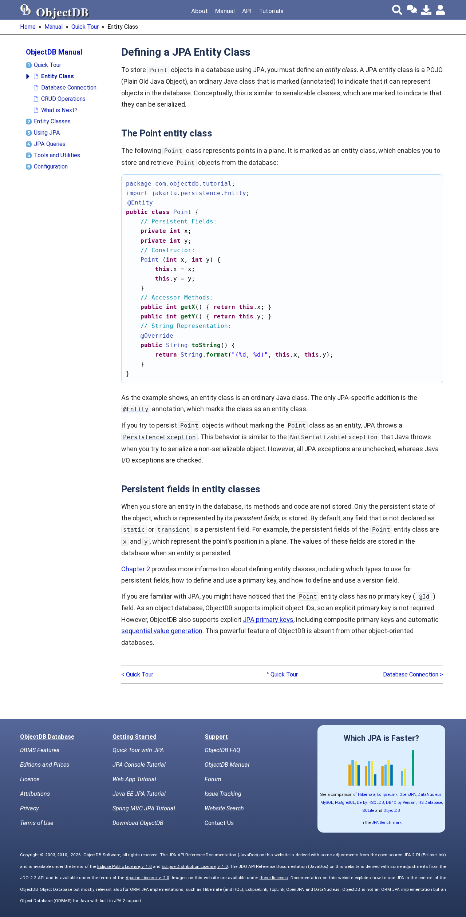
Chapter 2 (135, 569)
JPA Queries (50, 143)
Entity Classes (52, 121)
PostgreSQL (345, 802)
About (199, 11)
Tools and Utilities (57, 155)
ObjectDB (391, 810)
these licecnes (274, 877)
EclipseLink (387, 794)
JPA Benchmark (387, 822)
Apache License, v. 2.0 (147, 877)
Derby (362, 802)
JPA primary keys (268, 619)
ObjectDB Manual (54, 52)
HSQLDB (376, 802)
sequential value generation (161, 631)
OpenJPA (407, 794)
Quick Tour (85, 26)
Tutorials (271, 11)
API (247, 11)
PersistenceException (159, 437)
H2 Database (430, 802)
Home (28, 26)
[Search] (397, 10)
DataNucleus (430, 794)
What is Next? (59, 110)
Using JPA (47, 132)
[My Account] (441, 10)
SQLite (368, 810)
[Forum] (412, 10)
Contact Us (219, 822)
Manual (225, 11)
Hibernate (366, 794)
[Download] (426, 10)
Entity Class (57, 76)
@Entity (136, 409)
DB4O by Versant (401, 802)
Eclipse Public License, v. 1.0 (124, 866)
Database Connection (68, 87)
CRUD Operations (63, 98)
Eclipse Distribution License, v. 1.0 (195, 866)
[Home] (26, 10)
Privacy (29, 808)
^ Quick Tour (282, 674)
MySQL (326, 802)
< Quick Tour (137, 674)
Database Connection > (413, 674)
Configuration (51, 166)
